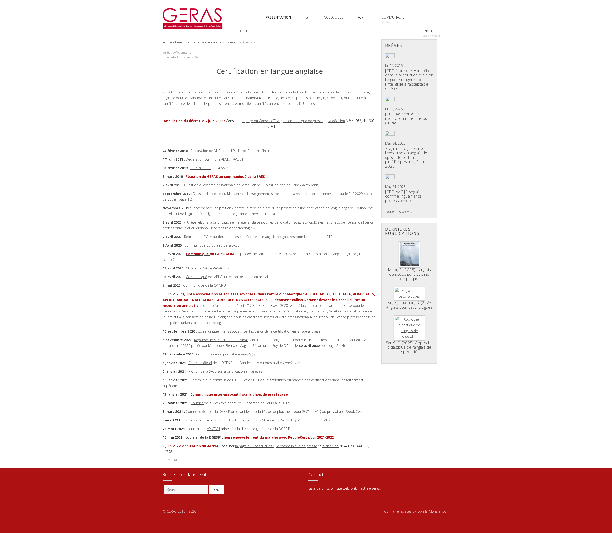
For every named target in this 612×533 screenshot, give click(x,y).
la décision (336, 120)
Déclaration (199, 150)
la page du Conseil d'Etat (261, 120)
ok (216, 489)
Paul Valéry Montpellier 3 (299, 420)
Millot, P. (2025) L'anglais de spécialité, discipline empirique (409, 274)
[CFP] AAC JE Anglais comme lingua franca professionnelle (403, 196)
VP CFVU (213, 428)
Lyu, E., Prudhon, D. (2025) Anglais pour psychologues (409, 305)
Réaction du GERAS (202, 176)
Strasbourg (235, 420)
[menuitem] (245, 17)
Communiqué (200, 168)
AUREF (329, 420)
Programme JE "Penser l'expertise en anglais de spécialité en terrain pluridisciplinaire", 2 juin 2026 (406, 157)
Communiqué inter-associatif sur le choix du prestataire (239, 394)
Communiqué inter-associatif (220, 331)
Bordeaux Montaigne (262, 420)
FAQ (318, 411)
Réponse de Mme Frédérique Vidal (221, 340)
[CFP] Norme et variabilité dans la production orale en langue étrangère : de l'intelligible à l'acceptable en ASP (409, 79)
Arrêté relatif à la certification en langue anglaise (223, 222)
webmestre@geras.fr (367, 488)
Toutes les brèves (398, 211)
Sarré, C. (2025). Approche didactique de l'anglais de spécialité (409, 347)
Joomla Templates (397, 511)
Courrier (197, 403)
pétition (225, 208)
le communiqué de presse (303, 120)
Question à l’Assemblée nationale (209, 185)
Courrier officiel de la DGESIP (208, 411)
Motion (191, 268)
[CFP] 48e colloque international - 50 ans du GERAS (406, 118)
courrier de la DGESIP (203, 437)
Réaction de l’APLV (198, 236)
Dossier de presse (206, 193)
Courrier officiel (200, 363)
